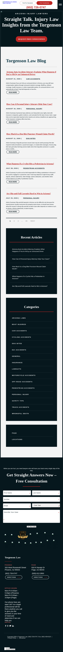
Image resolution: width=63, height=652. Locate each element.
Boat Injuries (19, 324)
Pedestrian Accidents (23, 388)
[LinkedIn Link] (13, 626)
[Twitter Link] (10, 626)
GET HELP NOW (31, 526)
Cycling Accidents (21, 337)
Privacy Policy (12, 638)
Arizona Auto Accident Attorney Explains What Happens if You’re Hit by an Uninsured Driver (28, 250)
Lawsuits (16, 369)
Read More (13, 92)
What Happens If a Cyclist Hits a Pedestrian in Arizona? (28, 277)
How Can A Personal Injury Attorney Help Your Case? (31, 259)
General (16, 356)
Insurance (17, 362)
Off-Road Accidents (22, 382)
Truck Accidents (20, 407)
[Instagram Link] (7, 626)
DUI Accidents (19, 350)
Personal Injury (20, 394)
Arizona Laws (19, 318)
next (33, 221)
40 (26, 221)
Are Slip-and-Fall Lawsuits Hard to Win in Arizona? (29, 286)
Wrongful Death (20, 413)
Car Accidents (19, 331)
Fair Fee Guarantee (28, 3)
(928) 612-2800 (38, 573)
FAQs (14, 433)
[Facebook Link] (5, 626)
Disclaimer (22, 638)
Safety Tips (18, 401)
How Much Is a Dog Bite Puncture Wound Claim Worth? (29, 268)
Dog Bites (17, 343)
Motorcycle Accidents (24, 375)
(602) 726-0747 (36, 7)
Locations (17, 439)
